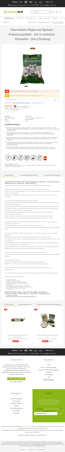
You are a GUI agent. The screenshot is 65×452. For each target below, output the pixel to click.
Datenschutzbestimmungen (21, 103)
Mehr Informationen (40, 445)
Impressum (16, 413)
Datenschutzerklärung (16, 408)
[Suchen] (49, 12)
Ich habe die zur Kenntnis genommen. (25, 103)
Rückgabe (49, 372)
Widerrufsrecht (49, 374)
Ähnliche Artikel (8, 304)
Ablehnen (23, 449)
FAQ (49, 365)
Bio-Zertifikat (16, 410)
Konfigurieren (32, 449)
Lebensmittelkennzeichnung (28, 175)
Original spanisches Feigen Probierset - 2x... (47, 336)
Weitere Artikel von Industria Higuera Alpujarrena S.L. (21, 296)
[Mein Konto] (53, 12)
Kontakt (16, 406)
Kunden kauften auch (25, 304)
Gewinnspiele (16, 401)
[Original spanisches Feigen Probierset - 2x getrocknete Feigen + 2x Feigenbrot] (47, 320)
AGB (49, 377)
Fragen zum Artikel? (12, 295)
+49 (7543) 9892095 (16, 379)
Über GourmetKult (16, 403)
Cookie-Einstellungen (16, 398)
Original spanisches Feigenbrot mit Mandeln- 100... (17, 336)
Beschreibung (9, 175)
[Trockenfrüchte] (9, 18)
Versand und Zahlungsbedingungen (49, 370)
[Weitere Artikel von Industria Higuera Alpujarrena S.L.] (32, 48)
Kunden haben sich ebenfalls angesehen (49, 304)
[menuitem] (41, 12)
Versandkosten (27, 426)
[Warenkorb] (56, 12)
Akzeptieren (41, 449)
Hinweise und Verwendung (52, 175)
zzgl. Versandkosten (15, 109)
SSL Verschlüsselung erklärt (49, 367)
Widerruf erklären (49, 379)
